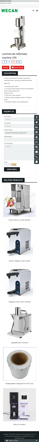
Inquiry (5, 67)
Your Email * (7, 123)
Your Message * (8, 143)
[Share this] (4, 61)
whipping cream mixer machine (19, 302)
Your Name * (7, 116)
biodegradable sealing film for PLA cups (19, 383)
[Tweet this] (9, 61)
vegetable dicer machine (19, 343)
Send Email (18, 67)
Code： (6, 162)
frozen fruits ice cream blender (19, 220)
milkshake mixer (8, 80)
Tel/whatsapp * (8, 136)
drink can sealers (19, 424)
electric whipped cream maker (19, 261)
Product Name (8, 130)
